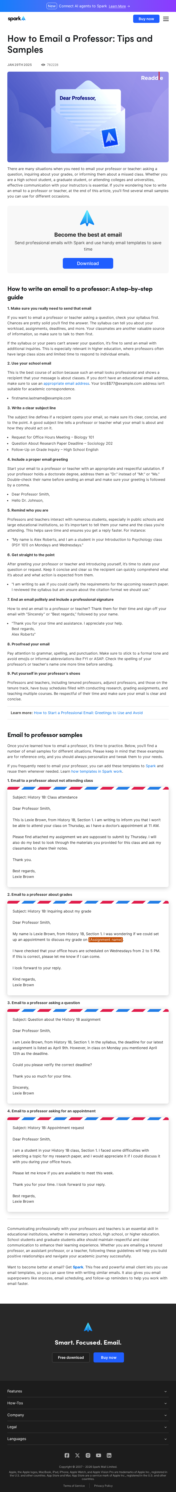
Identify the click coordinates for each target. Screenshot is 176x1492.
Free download (71, 1357)
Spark (151, 766)
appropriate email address (66, 383)
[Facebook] (67, 1455)
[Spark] (17, 19)
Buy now (146, 18)
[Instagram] (88, 1455)
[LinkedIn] (109, 1455)
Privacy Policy (103, 1485)
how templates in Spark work (96, 771)
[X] (77, 1455)
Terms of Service (74, 1485)
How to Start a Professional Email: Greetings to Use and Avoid (88, 712)
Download (88, 263)
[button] (166, 19)
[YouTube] (98, 1455)
